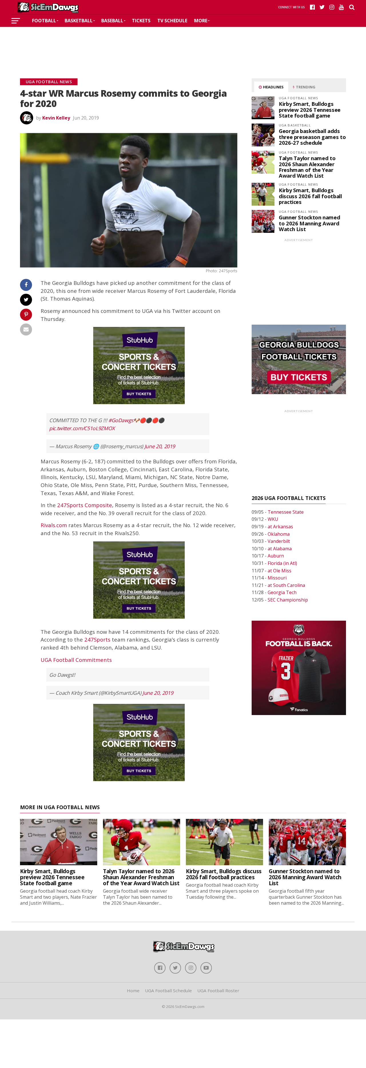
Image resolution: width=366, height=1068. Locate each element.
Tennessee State (286, 512)
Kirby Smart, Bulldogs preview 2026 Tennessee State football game (310, 109)
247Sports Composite (84, 505)
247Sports (97, 639)
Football (44, 20)
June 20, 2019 (159, 446)
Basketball (79, 20)
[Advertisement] (183, 44)
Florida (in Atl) (282, 563)
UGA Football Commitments (76, 659)
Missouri (277, 578)
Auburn (276, 556)
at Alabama (280, 548)
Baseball (112, 20)
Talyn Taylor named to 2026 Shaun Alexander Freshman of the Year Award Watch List (307, 166)
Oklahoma (279, 534)
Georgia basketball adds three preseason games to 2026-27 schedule (312, 136)
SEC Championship (288, 600)
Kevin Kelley (56, 118)
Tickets (141, 20)
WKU (273, 519)
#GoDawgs (120, 420)
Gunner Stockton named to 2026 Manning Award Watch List (309, 223)
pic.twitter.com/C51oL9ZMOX (82, 428)
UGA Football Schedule (168, 990)
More (200, 20)
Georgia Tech (282, 592)
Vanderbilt (279, 541)
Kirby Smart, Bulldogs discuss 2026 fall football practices (310, 195)
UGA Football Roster (218, 990)
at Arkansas (280, 526)
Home (133, 990)
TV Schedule (172, 20)
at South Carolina (286, 585)
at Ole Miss (279, 570)
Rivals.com (54, 525)
